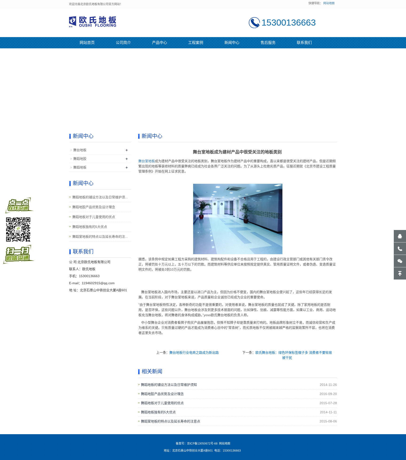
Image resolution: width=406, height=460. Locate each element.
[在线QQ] (400, 236)
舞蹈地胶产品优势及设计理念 (162, 394)
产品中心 (159, 43)
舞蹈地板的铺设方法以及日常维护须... (100, 197)
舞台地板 (79, 150)
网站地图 (329, 3)
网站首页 (87, 43)
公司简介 (123, 43)
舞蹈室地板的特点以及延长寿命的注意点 (170, 421)
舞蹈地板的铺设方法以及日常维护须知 (169, 385)
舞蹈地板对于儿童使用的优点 (162, 403)
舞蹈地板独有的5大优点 (158, 412)
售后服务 (268, 43)
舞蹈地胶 (79, 159)
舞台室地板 (146, 161)
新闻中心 (231, 43)
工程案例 (195, 43)
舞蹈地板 (79, 167)
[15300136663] (400, 248)
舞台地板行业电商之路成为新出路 (194, 352)
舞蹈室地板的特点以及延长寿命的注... (100, 236)
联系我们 (304, 43)
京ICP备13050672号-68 (202, 443)
